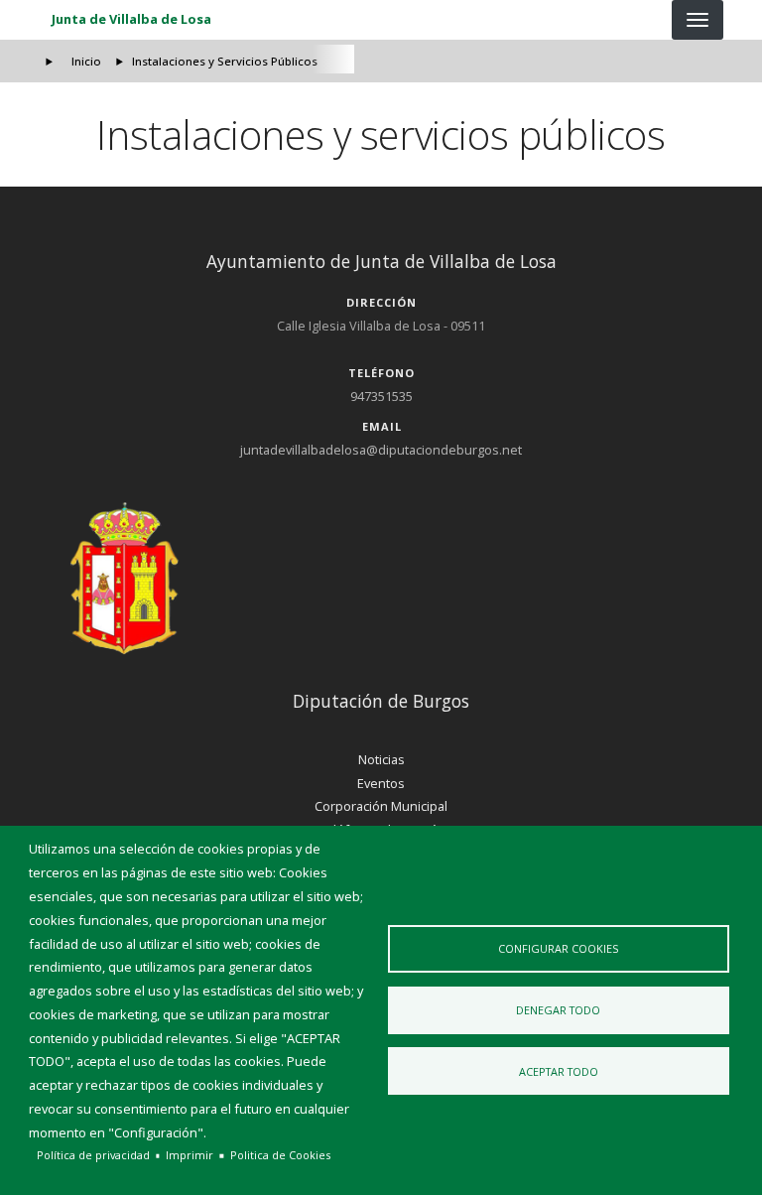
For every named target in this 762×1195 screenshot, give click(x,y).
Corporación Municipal (381, 806)
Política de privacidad (93, 1154)
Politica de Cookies (280, 1154)
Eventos (381, 783)
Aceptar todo (558, 1071)
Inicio (86, 61)
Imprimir (189, 1154)
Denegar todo (558, 1009)
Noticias (381, 759)
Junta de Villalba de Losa (131, 19)
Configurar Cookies (558, 948)
